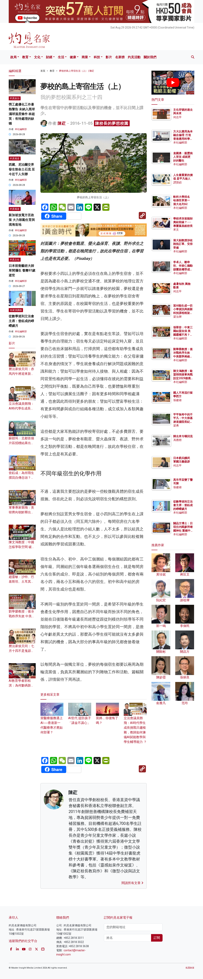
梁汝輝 (177, 316)
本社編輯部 (21, 129)
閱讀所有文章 (131, 883)
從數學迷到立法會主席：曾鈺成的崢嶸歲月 (21, 321)
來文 (176, 229)
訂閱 (157, 938)
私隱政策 (190, 968)
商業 (85, 57)
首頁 (42, 70)
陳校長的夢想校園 (111, 123)
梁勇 (176, 425)
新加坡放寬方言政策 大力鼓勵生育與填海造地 (22, 219)
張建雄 (177, 400)
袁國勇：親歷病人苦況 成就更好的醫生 (183, 157)
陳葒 (62, 123)
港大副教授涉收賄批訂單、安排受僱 (183, 244)
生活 (61, 57)
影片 (109, 57)
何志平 (177, 117)
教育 (25, 57)
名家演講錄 (16, 310)
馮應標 (177, 440)
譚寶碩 (177, 182)
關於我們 (150, 57)
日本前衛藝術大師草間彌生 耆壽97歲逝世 (22, 270)
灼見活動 (134, 57)
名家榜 (120, 57)
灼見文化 (14, 259)
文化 (37, 57)
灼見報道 (14, 158)
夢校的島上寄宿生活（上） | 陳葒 (76, 70)
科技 (97, 57)
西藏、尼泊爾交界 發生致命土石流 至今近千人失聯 (22, 169)
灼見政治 (14, 98)
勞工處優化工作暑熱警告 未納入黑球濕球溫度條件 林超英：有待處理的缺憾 (22, 114)
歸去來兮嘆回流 (183, 436)
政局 (13, 57)
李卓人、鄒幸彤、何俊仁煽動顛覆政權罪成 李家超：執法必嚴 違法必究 (183, 269)
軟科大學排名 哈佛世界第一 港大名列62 (181, 200)
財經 (49, 57)
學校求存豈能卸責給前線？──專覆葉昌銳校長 (183, 222)
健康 (73, 57)
